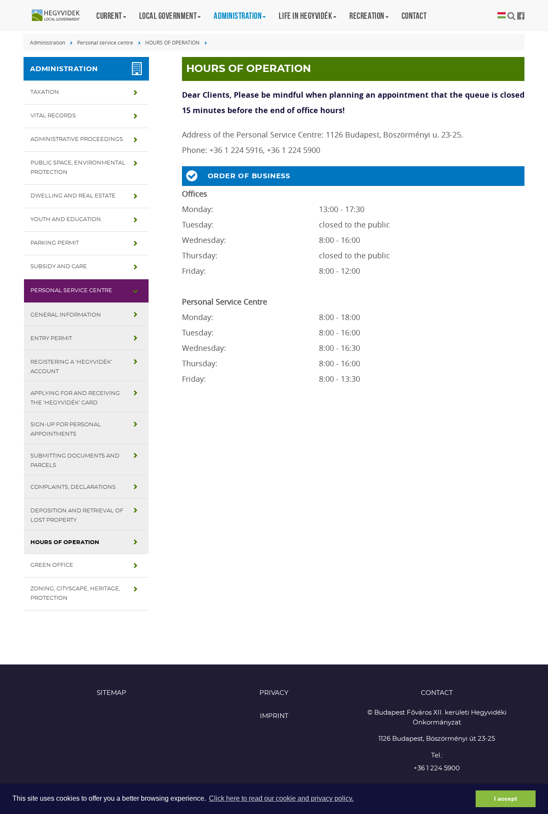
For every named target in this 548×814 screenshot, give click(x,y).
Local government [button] (168, 16)
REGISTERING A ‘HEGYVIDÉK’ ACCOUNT (71, 366)
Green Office (51, 565)
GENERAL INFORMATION (65, 315)
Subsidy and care (58, 266)
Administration (47, 42)
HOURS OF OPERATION (172, 42)
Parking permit (54, 243)
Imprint (274, 716)
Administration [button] (238, 16)
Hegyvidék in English (60, 16)
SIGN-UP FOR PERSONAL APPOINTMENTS (65, 429)
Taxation (44, 92)
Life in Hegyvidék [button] (305, 16)
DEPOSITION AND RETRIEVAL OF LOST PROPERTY (76, 515)
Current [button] (109, 16)
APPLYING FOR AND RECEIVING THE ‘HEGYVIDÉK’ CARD (75, 398)
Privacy (274, 693)
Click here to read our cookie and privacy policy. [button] (281, 798)
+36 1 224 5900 (437, 768)
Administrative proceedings (76, 139)
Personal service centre (105, 42)
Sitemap (111, 693)
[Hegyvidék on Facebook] (520, 16)
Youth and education (65, 219)
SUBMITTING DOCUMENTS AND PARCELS (74, 460)
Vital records (53, 116)
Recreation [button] (366, 16)
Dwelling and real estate (73, 196)
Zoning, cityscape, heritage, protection (75, 593)
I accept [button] (505, 798)
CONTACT (437, 693)
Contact (414, 16)
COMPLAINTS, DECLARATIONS (73, 487)
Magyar (501, 16)
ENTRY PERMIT (51, 338)
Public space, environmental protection (77, 167)
